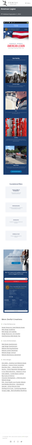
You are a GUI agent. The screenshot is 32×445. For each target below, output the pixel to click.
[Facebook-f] (14, 441)
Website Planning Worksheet (10, 348)
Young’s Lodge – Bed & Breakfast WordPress (14, 390)
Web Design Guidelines (8, 329)
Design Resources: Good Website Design (13, 327)
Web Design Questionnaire (9, 344)
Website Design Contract (9, 352)
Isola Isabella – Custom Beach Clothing (13, 373)
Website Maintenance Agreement (11, 355)
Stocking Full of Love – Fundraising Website (14, 388)
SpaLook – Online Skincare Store (11, 386)
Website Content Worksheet (10, 350)
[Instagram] (18, 441)
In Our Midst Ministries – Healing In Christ (14, 371)
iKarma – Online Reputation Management (14, 369)
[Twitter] (21, 441)
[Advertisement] (16, 410)
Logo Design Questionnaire (9, 346)
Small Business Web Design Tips (11, 336)
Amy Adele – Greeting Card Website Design (14, 363)
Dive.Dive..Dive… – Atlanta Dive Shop (12, 367)
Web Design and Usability (9, 331)
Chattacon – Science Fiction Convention (13, 365)
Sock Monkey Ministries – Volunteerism (13, 384)
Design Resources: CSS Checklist (11, 334)
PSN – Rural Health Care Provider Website (14, 382)
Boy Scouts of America (8, 375)
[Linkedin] (11, 441)
